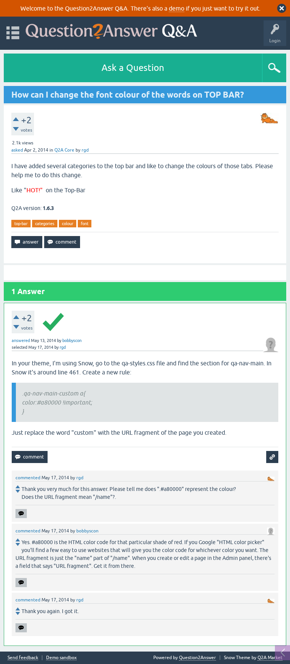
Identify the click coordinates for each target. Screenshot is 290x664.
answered (21, 340)
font (84, 223)
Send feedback (23, 657)
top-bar (21, 223)
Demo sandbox (61, 657)
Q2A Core (64, 150)
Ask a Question (133, 68)
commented (27, 477)
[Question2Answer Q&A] (111, 29)
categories (44, 223)
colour (67, 223)
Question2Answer (197, 657)
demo (176, 8)
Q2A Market (270, 657)
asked (17, 150)
